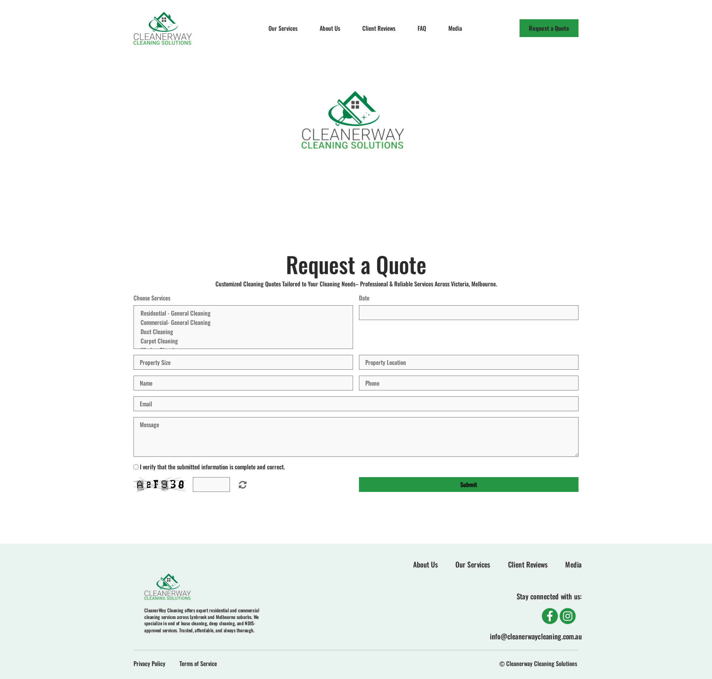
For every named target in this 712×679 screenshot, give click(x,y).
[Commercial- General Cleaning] (243, 322)
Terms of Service (198, 663)
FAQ (422, 28)
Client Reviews (378, 28)
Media (455, 28)
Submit (468, 484)
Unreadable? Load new (243, 484)
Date (364, 298)
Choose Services (152, 298)
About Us (330, 28)
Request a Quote (549, 28)
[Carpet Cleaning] (243, 341)
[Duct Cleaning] (243, 331)
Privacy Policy (149, 663)
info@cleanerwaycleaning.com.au (536, 636)
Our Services (282, 28)
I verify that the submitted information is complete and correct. (212, 466)
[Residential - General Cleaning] (243, 313)
